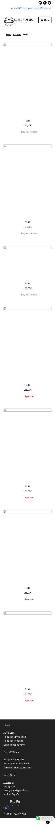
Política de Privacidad (15, 736)
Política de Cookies (13, 740)
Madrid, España (11, 794)
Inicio (8, 34)
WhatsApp (9, 782)
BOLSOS (17, 34)
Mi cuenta (9, 824)
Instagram (9, 786)
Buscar (27, 824)
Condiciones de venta (15, 744)
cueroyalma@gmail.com (16, 790)
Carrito (42, 821)
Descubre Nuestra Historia (17, 767)
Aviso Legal (9, 732)
